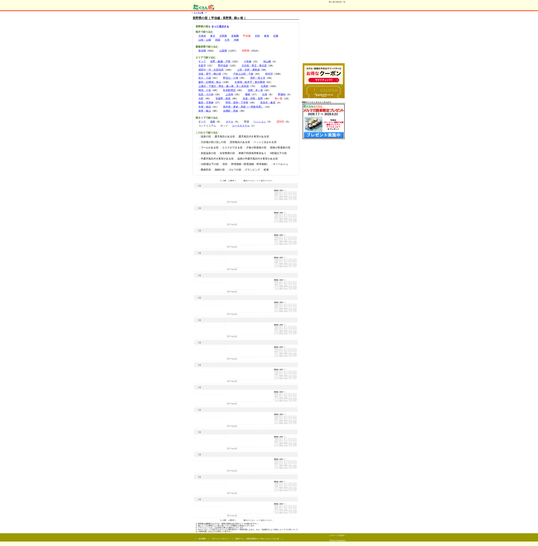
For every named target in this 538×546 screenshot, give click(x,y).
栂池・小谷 (204, 90)
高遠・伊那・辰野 (253, 98)
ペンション (259, 121)
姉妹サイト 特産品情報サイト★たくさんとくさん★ (257, 539)
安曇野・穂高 (223, 98)
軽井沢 (269, 73)
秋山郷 (267, 61)
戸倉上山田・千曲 (243, 73)
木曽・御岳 (204, 106)
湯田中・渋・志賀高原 (211, 69)
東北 (212, 35)
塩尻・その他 (206, 94)
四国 (217, 40)
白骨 (264, 94)
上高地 (229, 94)
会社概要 (202, 539)
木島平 (202, 65)
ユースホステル (241, 125)
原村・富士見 (257, 78)
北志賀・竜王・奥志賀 (254, 65)
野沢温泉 (223, 65)
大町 (200, 98)
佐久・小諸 (204, 78)
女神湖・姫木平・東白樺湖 (250, 82)
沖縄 (236, 40)
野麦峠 (282, 94)
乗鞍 (247, 94)
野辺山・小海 (230, 78)
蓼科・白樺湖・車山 (209, 82)
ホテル (229, 121)
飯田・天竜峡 (206, 102)
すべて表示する (220, 26)
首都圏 (235, 35)
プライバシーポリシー (220, 539)
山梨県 (223, 50)
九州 (226, 40)
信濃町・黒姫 (230, 110)
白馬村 (264, 86)
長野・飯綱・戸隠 (220, 61)
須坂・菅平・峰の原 (209, 73)
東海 (266, 35)
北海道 (202, 35)
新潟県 (202, 50)
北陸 (257, 35)
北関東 (223, 35)
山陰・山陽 (204, 40)
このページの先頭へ (337, 535)
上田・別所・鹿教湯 (248, 69)
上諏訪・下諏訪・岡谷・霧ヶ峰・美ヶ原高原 (223, 86)
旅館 (212, 121)
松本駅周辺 (229, 90)
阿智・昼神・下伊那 (237, 102)
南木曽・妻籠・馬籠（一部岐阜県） (243, 106)
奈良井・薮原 (267, 102)
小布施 (247, 61)
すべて (202, 61)
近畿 (275, 35)
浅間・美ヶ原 (255, 90)
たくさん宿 (198, 13)
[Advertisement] (324, 39)
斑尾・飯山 (204, 110)
